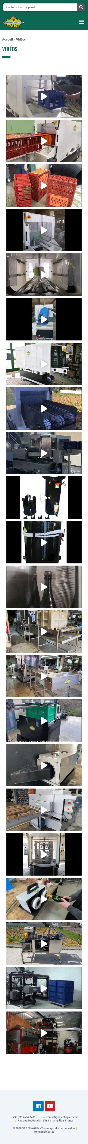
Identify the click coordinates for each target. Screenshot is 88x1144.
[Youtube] (50, 1106)
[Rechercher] (81, 7)
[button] (61, 22)
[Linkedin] (38, 1106)
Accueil (7, 39)
